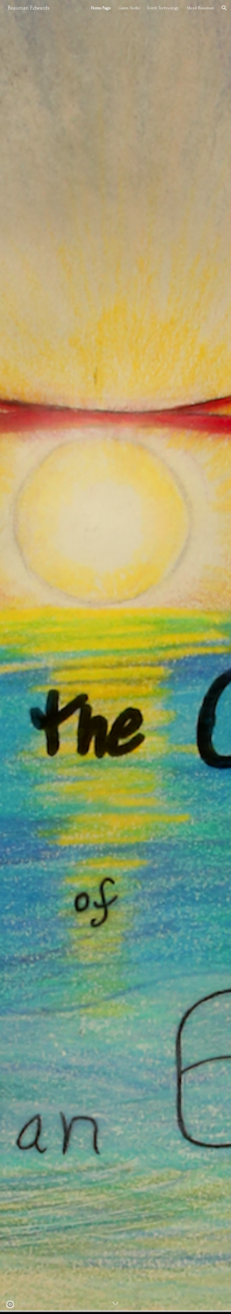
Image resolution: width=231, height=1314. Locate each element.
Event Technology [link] (163, 7)
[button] (224, 8)
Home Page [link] (101, 7)
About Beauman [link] (200, 7)
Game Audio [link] (129, 7)
